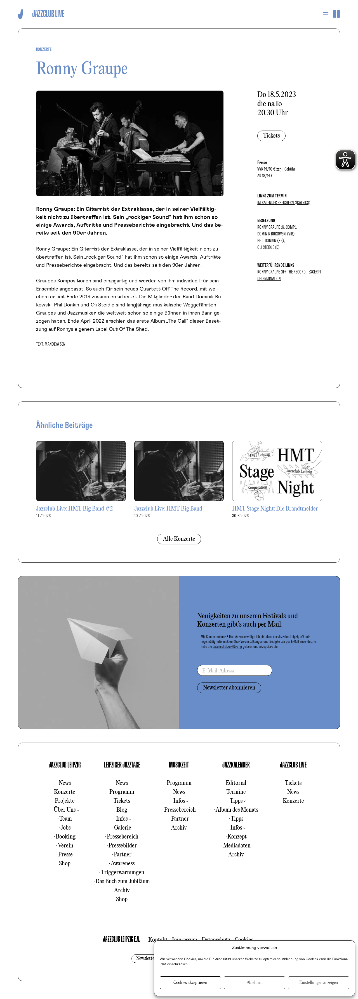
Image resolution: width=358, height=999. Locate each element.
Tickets (271, 136)
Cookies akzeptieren (190, 982)
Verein (65, 845)
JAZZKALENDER (236, 765)
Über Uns (65, 810)
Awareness (123, 863)
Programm (121, 792)
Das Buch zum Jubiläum (122, 881)
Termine (236, 792)
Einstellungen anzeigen (318, 982)
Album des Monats (237, 810)
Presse (65, 854)
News (65, 783)
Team (65, 819)
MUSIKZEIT (179, 765)
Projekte (65, 801)
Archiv (122, 890)
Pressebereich (122, 836)
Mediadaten (237, 845)
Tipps (236, 801)
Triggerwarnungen (122, 872)
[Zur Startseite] (20, 14)
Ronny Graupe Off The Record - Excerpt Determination (289, 275)
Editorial (236, 783)
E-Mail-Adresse (218, 671)
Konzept (237, 836)
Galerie (122, 828)
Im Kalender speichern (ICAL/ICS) (283, 202)
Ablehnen (255, 982)
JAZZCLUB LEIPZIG (65, 765)
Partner (122, 854)
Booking (66, 836)
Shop (64, 863)
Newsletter (146, 958)
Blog (121, 810)
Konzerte (64, 792)
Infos (122, 819)
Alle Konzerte (179, 539)
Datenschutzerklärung (227, 647)
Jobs (65, 828)
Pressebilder (123, 845)
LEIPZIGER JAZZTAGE (122, 765)
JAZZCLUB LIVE (293, 765)
